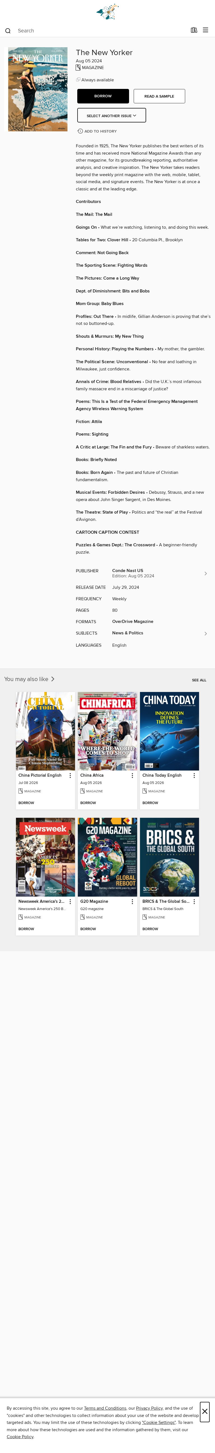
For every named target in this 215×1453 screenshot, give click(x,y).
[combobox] (96, 30)
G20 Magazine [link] (94, 901)
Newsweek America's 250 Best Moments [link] (42, 901)
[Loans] (194, 31)
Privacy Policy (149, 1408)
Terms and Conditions (105, 1408)
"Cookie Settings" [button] (159, 1422)
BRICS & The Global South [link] (166, 901)
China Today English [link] (162, 775)
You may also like (27, 679)
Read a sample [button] (159, 96)
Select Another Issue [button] (110, 116)
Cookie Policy (20, 1437)
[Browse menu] (205, 30)
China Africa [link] (92, 775)
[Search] (8, 30)
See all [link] (199, 680)
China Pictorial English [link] (40, 775)
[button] (103, 96)
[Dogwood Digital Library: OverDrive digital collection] (107, 12)
